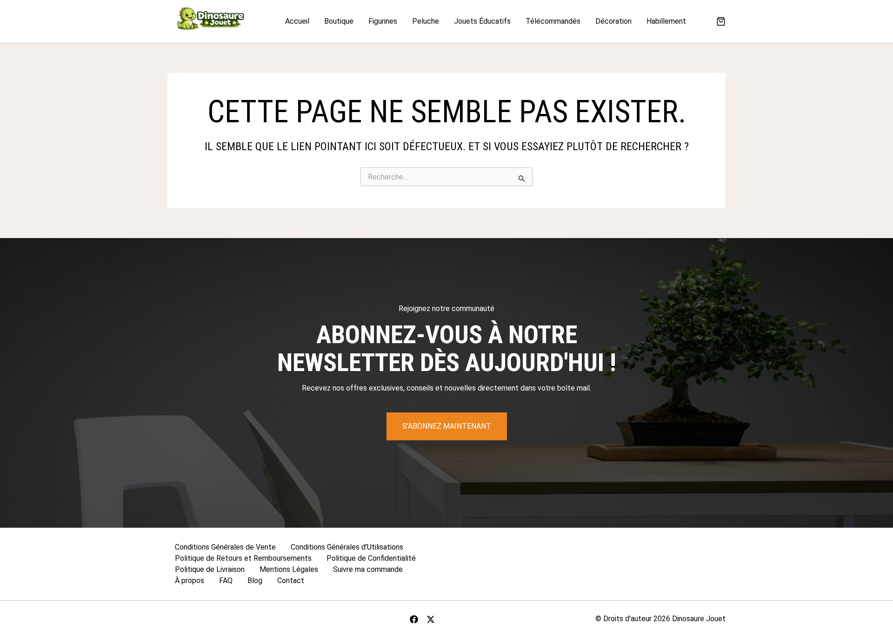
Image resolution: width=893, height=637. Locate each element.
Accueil (297, 21)
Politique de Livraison (210, 569)
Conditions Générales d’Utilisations (347, 547)
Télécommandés (553, 21)
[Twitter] (431, 619)
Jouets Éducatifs (482, 21)
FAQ (226, 580)
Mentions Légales (289, 569)
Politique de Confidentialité (371, 558)
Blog (254, 580)
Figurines (382, 21)
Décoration (613, 21)
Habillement (666, 21)
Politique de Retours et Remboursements (243, 558)
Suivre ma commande (368, 569)
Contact (290, 580)
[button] (721, 22)
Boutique (338, 21)
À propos (189, 580)
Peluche (425, 21)
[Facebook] (414, 619)
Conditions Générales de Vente (225, 547)
